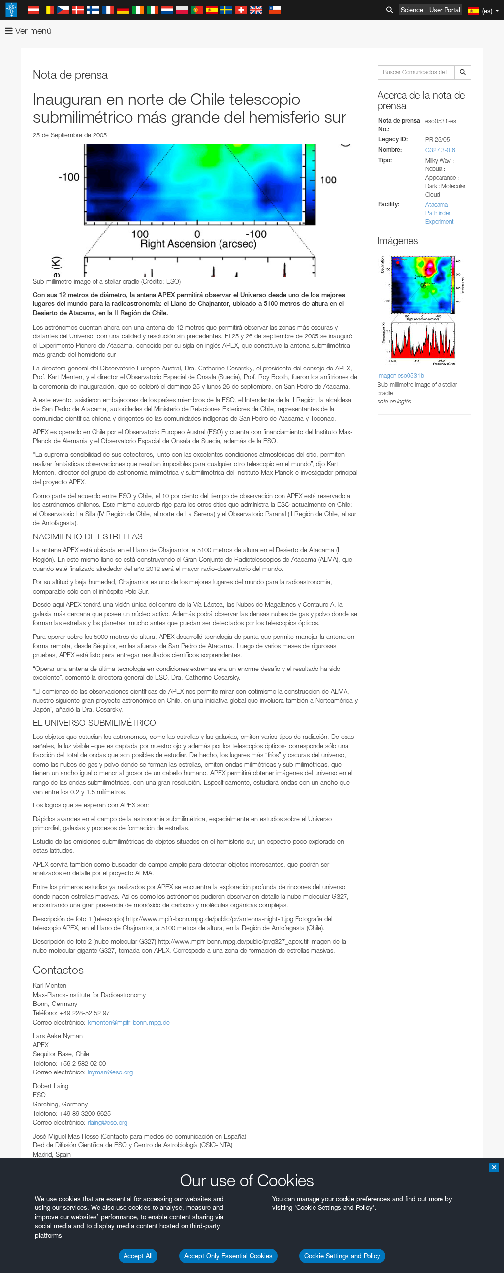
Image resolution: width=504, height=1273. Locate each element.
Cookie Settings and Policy (342, 1256)
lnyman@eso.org (110, 1072)
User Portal (444, 10)
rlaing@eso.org (107, 1122)
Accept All (138, 1256)
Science (412, 10)
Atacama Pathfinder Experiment (439, 213)
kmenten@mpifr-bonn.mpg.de (129, 1022)
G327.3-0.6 (440, 150)
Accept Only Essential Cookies (228, 1256)
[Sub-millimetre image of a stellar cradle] (195, 210)
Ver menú (32, 31)
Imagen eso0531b (401, 375)
